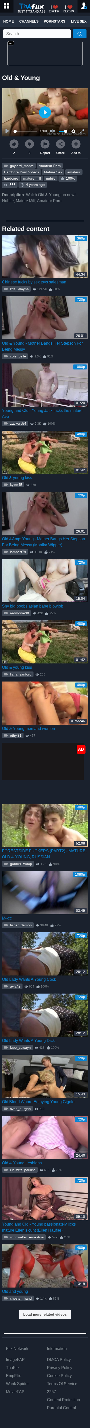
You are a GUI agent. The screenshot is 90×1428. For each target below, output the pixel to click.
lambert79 (17, 552)
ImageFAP (15, 1360)
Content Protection (63, 1400)
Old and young (15, 1291)
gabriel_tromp (20, 864)
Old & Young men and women (28, 728)
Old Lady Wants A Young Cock (29, 979)
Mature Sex (53, 172)
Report (45, 153)
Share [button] (60, 153)
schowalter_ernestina (26, 1237)
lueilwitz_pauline (22, 1170)
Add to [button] (75, 153)
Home (8, 21)
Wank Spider (17, 1384)
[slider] (25, 131)
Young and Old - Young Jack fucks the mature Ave (42, 413)
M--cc (7, 918)
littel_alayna (19, 289)
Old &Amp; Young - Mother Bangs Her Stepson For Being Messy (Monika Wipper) (43, 542)
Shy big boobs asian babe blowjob (32, 606)
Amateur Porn (50, 166)
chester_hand (20, 1298)
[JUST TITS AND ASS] (31, 6)
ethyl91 (15, 735)
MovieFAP (15, 1392)
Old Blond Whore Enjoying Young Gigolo (38, 1102)
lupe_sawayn (20, 1047)
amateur (73, 172)
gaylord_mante (21, 166)
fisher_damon (20, 925)
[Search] (79, 33)
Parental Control (61, 1408)
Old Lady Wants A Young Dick (28, 1040)
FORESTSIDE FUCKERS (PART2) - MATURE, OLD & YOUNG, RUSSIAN (44, 854)
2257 (51, 1392)
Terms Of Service (62, 1384)
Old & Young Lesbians (22, 1163)
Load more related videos (45, 1314)
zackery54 (17, 423)
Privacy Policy (59, 1368)
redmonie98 (19, 613)
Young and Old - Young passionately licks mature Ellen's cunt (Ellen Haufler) (39, 1227)
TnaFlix (13, 1368)
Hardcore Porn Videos (21, 172)
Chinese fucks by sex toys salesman (34, 282)
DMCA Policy (59, 1360)
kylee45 (15, 485)
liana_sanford (20, 674)
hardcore (11, 178)
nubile (51, 178)
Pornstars (54, 21)
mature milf (32, 178)
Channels (28, 21)
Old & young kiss (17, 478)
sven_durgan (20, 1109)
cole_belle (17, 356)
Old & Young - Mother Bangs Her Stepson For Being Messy (42, 346)
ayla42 (14, 986)
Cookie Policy (59, 1376)
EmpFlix (13, 1376)
